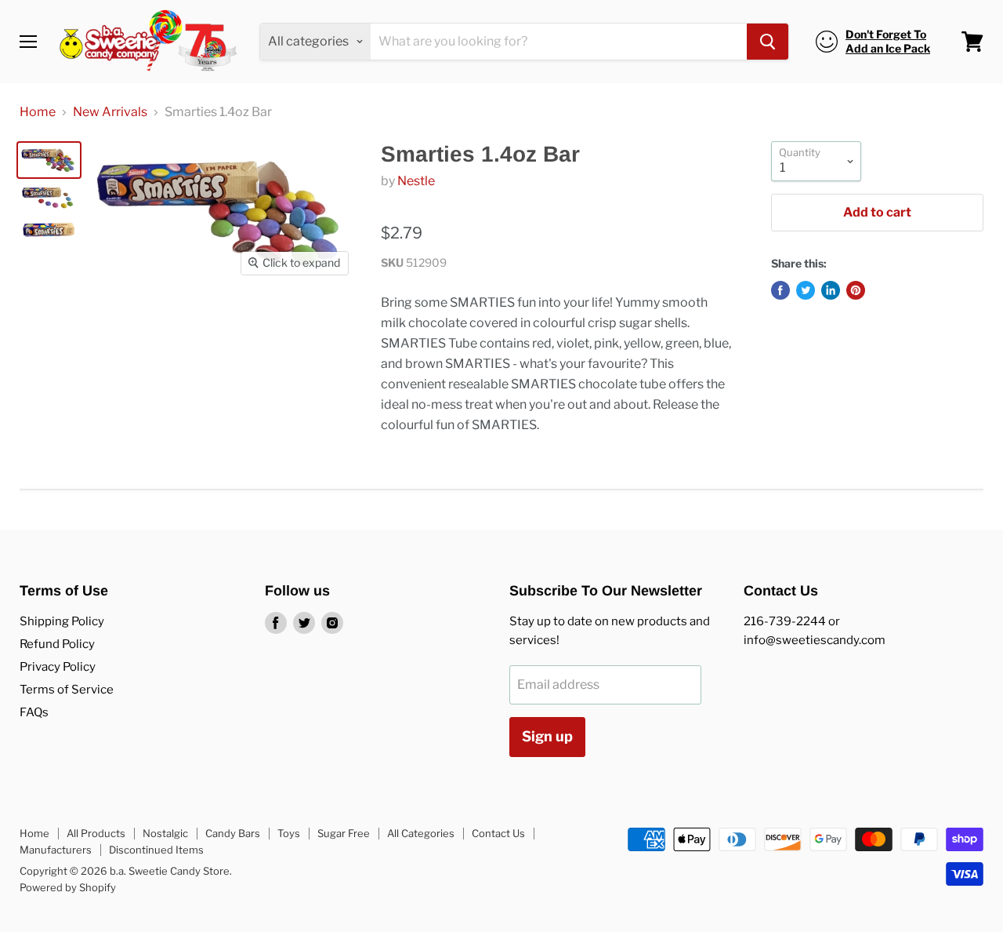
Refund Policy (57, 644)
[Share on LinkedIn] (830, 290)
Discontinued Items (156, 849)
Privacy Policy (58, 667)
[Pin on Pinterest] (855, 290)
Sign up (547, 736)
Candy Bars (232, 833)
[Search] (767, 42)
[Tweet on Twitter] (805, 290)
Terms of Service (67, 690)
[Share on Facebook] (780, 290)
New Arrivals (110, 112)
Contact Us (498, 833)
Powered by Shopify (68, 887)
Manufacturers (56, 849)
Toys (288, 833)
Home (38, 112)
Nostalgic (165, 833)
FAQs (34, 712)
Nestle (416, 180)
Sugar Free (343, 833)
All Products (96, 833)
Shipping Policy (62, 621)
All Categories (420, 833)
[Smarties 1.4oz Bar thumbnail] (49, 160)
